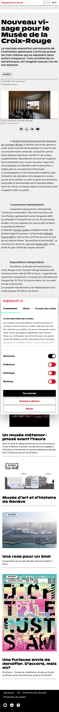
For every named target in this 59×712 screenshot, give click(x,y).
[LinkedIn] (27, 129)
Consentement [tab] (10, 308)
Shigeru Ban (41, 244)
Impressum (8, 692)
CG (18, 692)
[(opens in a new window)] (37, 129)
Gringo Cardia (21, 230)
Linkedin (12, 705)
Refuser (29, 408)
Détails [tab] (26, 308)
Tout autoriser (29, 393)
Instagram (18, 705)
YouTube (5, 705)
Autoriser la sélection (29, 401)
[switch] (52, 364)
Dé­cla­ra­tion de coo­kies (14, 696)
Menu (54, 3)
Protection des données (34, 692)
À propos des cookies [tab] (45, 308)
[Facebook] (21, 129)
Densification (15, 581)
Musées (7, 74)
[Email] (32, 129)
